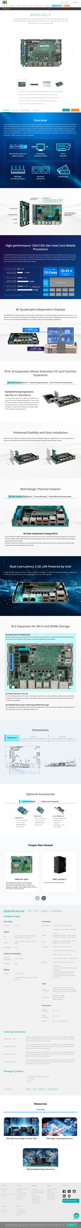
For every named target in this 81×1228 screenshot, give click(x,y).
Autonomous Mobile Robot (38, 1190)
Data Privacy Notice (50, 1225)
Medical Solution (35, 1199)
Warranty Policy (50, 1199)
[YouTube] (74, 1190)
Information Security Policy (8, 1194)
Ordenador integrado (22, 1192)
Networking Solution (36, 1197)
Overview (6, 110)
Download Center (21, 1213)
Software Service (51, 1197)
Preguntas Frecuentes (52, 1192)
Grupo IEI (4, 1190)
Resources (36, 110)
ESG (2, 1192)
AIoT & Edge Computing (22, 1189)
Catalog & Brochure (21, 1211)
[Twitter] (69, 1190)
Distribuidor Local (6, 1211)
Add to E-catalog (56, 911)
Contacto (66, 110)
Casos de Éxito (20, 1210)
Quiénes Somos (5, 1189)
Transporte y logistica (37, 1203)
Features (15, 110)
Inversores (4, 1196)
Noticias (18, 1215)
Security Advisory (51, 1194)
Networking (19, 1190)
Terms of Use (61, 1225)
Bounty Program (51, 1196)
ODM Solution (35, 1189)
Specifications (25, 110)
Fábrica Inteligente (36, 1201)
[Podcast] (69, 1195)
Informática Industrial (22, 1194)
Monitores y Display (21, 1196)
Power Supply (20, 1197)
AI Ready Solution (36, 1196)
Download (75, 110)
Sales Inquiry (4, 1210)
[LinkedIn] (64, 1195)
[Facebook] (64, 1190)
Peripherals (19, 1199)
